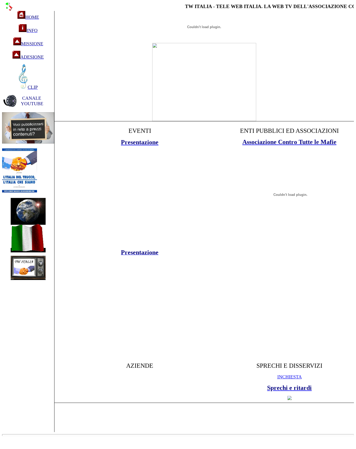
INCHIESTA (289, 376)
